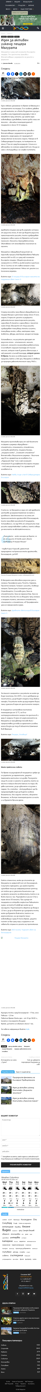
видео (6, 1230)
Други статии (8, 1303)
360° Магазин (29, 1381)
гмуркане (14, 1230)
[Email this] (25, 74)
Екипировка (5, 1362)
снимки (22, 1252)
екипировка (15, 1234)
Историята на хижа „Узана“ (9, 1061)
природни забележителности (22, 1049)
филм (22, 1259)
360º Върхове (9, 1384)
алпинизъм (7, 1227)
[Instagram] (23, 1294)
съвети (5, 1256)
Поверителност (20, 1386)
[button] (38, 28)
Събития (4, 1359)
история (24, 1238)
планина (28, 1245)
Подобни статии (7, 1072)
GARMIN (4, 1220)
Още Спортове (26, 9)
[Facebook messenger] (12, 74)
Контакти (31, 1384)
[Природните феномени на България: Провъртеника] (6, 1080)
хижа (34, 1259)
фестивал (15, 1259)
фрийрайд (28, 1259)
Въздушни (27, 2)
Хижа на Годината (19, 13)
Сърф (15, 1223)
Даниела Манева (8, 63)
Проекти (23, 1384)
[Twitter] (28, 1294)
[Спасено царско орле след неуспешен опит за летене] (6, 1320)
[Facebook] (17, 1294)
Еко (15, 1322)
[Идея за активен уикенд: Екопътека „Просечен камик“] (6, 1100)
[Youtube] (34, 1294)
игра (31, 1234)
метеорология (31, 1241)
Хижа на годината (25, 1223)
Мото (15, 9)
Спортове (4, 1349)
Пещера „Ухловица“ (19, 735)
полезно (5, 1248)
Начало (3, 33)
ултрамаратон (6, 1259)
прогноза (11, 1248)
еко (23, 1234)
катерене (7, 1241)
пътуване (5, 1051)
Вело (8, 9)
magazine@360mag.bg (25, 1288)
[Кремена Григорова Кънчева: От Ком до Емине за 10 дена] (6, 1331)
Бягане (31, 5)
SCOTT (10, 1220)
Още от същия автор (23, 1072)
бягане (26, 1227)
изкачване (5, 1238)
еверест (5, 1234)
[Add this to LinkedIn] (21, 74)
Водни (17, 2)
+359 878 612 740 (26, 1277)
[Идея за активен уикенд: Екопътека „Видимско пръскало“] (6, 1090)
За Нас (8, 1381)
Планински (10, 5)
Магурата (27, 1046)
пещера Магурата (7, 1049)
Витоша (16, 1220)
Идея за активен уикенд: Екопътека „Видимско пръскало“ (23, 1090)
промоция (34, 1248)
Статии (17, 37)
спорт (28, 1252)
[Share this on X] (16, 74)
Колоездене (26, 1220)
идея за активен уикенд (15, 1046)
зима (26, 1234)
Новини (3, 1345)
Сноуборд (7, 1223)
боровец (18, 1227)
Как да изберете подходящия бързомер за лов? (30, 1062)
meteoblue (20, 1210)
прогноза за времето (23, 1248)
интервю (15, 1238)
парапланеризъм (18, 1245)
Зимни (8, 2)
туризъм (27, 1256)
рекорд (15, 1252)
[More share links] (33, 74)
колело (16, 1241)
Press (17, 1384)
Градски (21, 5)
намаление (6, 1245)
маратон (22, 1241)
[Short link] (29, 74)
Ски (35, 1220)
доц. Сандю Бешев (26, 1230)
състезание (16, 1255)
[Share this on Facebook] (8, 74)
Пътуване (10, 37)
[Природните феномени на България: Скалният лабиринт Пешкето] (6, 1310)
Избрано (4, 37)
